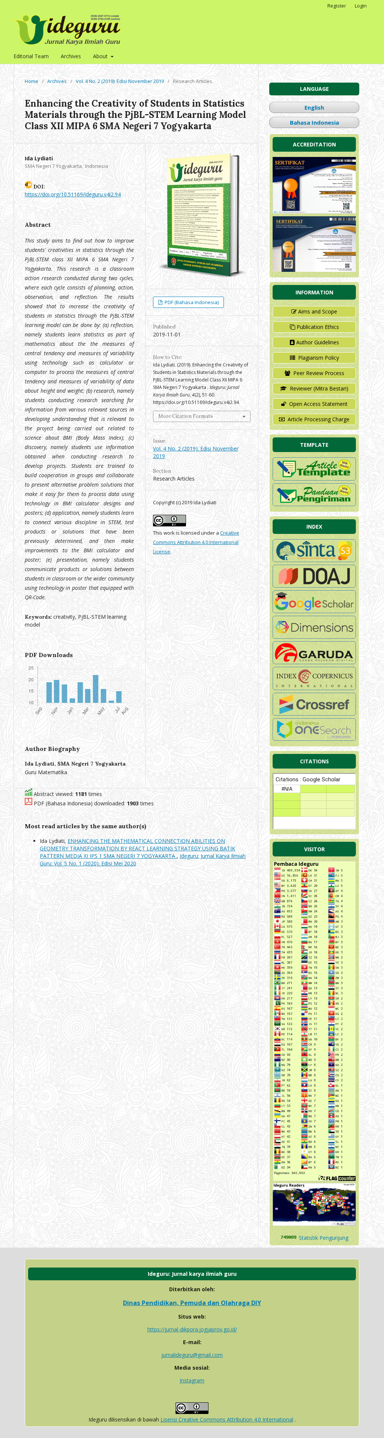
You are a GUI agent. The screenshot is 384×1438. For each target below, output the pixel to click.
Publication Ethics (318, 326)
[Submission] (314, 504)
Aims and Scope (317, 311)
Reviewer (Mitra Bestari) (319, 388)
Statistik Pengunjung (323, 1237)
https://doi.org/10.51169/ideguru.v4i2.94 (73, 194)
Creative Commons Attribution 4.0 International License (196, 542)
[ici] (314, 713)
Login (361, 5)
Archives (71, 56)
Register (336, 5)
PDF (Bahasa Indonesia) (191, 302)
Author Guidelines (317, 342)
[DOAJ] (314, 585)
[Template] (314, 478)
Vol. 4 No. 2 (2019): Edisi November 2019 (120, 81)
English (314, 107)
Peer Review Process (318, 373)
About (101, 56)
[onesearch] (314, 738)
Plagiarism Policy (318, 357)
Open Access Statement (318, 403)
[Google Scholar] (314, 611)
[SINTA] (314, 560)
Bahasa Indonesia (314, 122)
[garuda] (314, 662)
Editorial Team (31, 56)
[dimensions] (314, 636)
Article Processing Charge (319, 419)
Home (31, 81)
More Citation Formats (185, 416)
